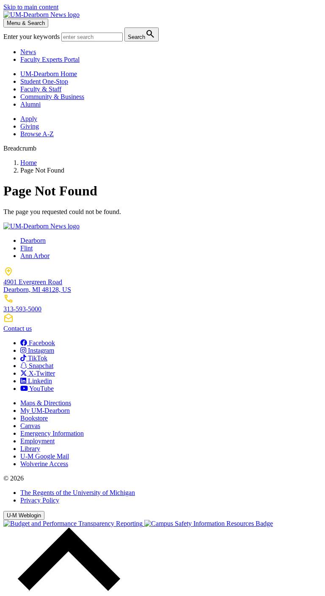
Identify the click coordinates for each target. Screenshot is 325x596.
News (28, 51)
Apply (28, 118)
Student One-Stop (44, 81)
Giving (29, 126)
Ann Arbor (35, 255)
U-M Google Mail (44, 456)
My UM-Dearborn (45, 410)
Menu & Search (26, 23)
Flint (26, 248)
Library (30, 448)
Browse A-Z (37, 133)
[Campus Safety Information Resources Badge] (208, 523)
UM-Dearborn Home (48, 73)
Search (141, 34)
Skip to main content (30, 7)
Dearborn (33, 240)
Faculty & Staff (40, 89)
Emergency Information (52, 433)
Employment (37, 441)
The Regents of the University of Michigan (77, 492)
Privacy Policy (39, 500)
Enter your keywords (32, 36)
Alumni (30, 104)
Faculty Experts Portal (50, 59)
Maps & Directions (45, 402)
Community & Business (52, 96)
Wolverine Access (44, 463)
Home (28, 162)
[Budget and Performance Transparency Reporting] (73, 523)
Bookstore (34, 418)
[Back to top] (66, 588)
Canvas (30, 425)
